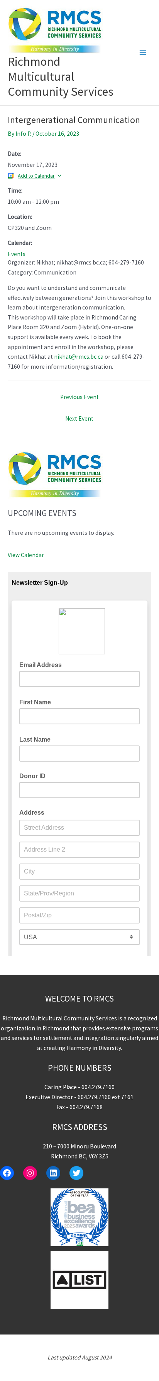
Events (16, 254)
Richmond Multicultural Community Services (60, 77)
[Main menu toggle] (143, 52)
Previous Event (79, 397)
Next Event (79, 418)
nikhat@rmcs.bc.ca (78, 356)
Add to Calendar (36, 175)
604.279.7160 (98, 1087)
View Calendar (26, 555)
